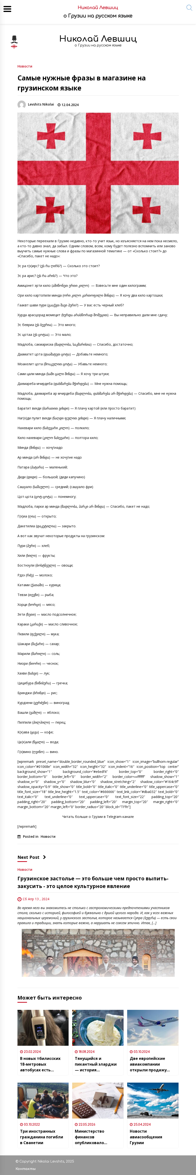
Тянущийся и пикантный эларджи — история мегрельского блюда (96, 1064)
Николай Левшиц (98, 39)
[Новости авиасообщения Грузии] (153, 1101)
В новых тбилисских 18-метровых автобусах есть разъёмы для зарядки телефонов (42, 1064)
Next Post (28, 857)
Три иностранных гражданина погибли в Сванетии (41, 1137)
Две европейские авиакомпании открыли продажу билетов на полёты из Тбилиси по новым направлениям (152, 1064)
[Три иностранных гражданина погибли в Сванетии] (43, 1101)
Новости (24, 66)
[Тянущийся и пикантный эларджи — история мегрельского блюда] (98, 1028)
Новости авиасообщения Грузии (146, 1137)
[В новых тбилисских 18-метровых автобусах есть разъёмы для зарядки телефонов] (43, 1028)
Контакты (26, 1169)
